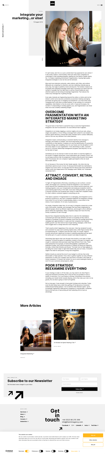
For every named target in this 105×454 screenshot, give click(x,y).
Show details (74, 451)
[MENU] (101, 5)
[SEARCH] (4, 5)
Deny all (93, 444)
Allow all (93, 435)
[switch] (41, 451)
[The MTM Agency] (52, 3)
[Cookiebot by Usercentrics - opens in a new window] (9, 451)
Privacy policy (79, 392)
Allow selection (93, 440)
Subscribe (79, 389)
